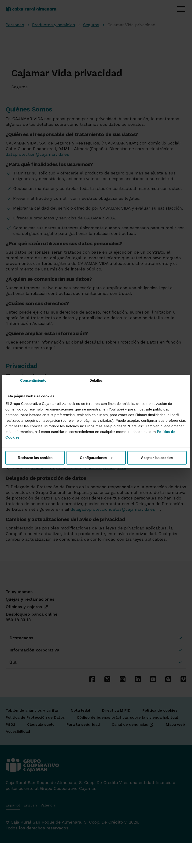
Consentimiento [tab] (33, 380)
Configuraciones (93, 457)
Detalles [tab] (96, 380)
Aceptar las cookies (157, 457)
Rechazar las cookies (35, 457)
